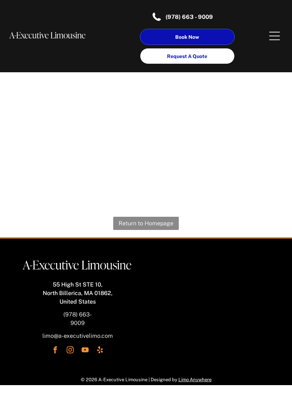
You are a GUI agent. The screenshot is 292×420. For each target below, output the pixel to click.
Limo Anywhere (195, 379)
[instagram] (70, 351)
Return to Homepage (146, 223)
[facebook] (55, 351)
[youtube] (85, 351)
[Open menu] (274, 36)
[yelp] (100, 351)
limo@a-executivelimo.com (77, 335)
